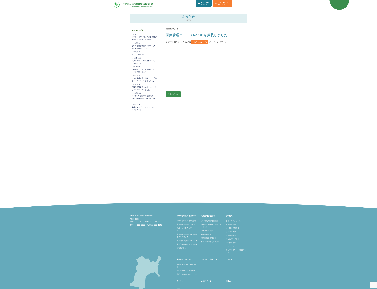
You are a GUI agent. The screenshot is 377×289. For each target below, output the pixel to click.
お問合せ (229, 281)
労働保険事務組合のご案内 (187, 244)
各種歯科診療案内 (208, 216)
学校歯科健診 (231, 235)
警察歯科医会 (182, 248)
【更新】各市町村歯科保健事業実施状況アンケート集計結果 (144, 37)
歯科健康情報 (231, 224)
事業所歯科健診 (207, 231)
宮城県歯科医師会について (187, 216)
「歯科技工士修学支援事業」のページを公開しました (144, 69)
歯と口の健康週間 (138, 53)
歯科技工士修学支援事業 (186, 271)
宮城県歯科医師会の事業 (186, 224)
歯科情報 (229, 216)
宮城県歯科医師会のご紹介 (187, 221)
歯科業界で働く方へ (184, 259)
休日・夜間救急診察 (205, 3)
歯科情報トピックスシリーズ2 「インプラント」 (143, 107)
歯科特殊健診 (206, 234)
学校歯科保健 (231, 232)
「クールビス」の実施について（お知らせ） (143, 60)
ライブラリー (231, 246)
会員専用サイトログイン (224, 3)
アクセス (180, 281)
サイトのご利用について (210, 259)
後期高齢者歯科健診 (208, 238)
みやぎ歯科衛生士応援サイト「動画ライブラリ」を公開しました (144, 78)
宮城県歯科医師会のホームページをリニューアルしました (144, 87)
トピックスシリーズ (233, 221)
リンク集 (229, 259)
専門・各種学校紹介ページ (187, 274)
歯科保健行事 (231, 243)
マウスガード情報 (232, 239)
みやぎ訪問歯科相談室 (209, 221)
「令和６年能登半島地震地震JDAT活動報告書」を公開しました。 (144, 97)
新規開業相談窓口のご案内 (187, 241)
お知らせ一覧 (206, 281)
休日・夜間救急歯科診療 (210, 242)
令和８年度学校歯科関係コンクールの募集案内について (144, 45)
